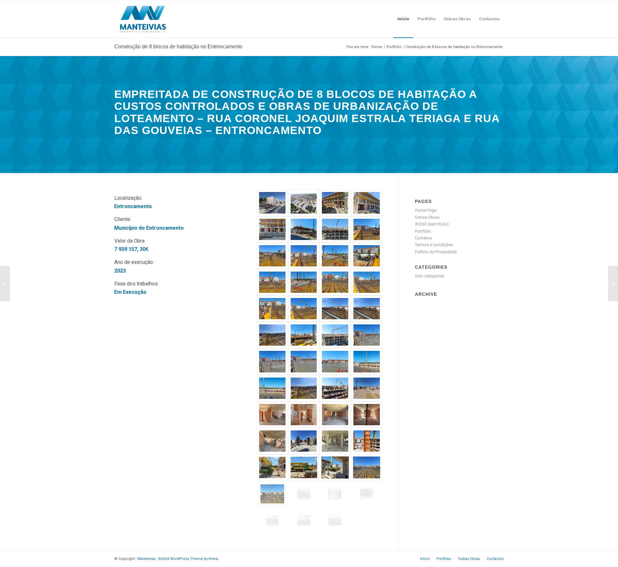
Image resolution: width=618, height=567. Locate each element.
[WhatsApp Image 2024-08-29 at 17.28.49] (366, 414)
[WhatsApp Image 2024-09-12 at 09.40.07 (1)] (335, 494)
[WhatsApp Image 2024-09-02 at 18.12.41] (366, 361)
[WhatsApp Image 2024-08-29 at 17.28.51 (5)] (366, 308)
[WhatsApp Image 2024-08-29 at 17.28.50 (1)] (272, 229)
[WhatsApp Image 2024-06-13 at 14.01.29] (366, 229)
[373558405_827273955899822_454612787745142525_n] (272, 202)
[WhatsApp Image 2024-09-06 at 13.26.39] (304, 467)
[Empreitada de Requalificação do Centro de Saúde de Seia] (613, 283)
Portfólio (423, 231)
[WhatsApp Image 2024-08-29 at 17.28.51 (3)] (335, 308)
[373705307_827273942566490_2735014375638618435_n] (304, 202)
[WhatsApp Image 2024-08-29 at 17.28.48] (304, 414)
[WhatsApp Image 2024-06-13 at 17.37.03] (272, 361)
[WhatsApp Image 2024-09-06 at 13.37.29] (335, 229)
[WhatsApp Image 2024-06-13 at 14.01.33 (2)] (272, 282)
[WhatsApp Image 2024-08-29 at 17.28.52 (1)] (272, 335)
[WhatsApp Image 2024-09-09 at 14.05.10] (335, 467)
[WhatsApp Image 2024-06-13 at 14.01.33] (304, 282)
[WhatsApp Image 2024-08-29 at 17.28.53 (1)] (335, 388)
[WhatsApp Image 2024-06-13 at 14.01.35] (304, 308)
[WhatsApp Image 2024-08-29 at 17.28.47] (272, 414)
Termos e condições (434, 244)
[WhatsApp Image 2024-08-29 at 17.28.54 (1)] (335, 441)
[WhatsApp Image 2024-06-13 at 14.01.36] (304, 335)
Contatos (423, 237)
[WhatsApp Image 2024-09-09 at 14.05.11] (272, 494)
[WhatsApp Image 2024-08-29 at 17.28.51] (366, 202)
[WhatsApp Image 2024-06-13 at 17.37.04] (304, 361)
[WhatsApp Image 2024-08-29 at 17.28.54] (366, 441)
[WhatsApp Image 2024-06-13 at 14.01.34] (335, 282)
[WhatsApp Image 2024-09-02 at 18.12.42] (272, 388)
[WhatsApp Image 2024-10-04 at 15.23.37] (335, 520)
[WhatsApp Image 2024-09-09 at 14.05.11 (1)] (366, 467)
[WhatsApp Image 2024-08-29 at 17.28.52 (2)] (335, 335)
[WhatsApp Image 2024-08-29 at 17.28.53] (366, 388)
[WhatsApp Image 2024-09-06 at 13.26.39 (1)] (272, 467)
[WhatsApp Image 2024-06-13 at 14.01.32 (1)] (272, 256)
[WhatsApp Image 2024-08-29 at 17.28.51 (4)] (335, 202)
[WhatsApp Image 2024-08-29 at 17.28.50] (272, 441)
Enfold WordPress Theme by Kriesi (188, 559)
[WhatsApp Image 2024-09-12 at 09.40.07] (366, 494)
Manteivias (146, 559)
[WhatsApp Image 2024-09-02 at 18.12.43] (304, 229)
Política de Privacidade (436, 251)
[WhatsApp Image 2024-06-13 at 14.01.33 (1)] (366, 256)
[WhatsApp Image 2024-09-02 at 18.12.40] (335, 361)
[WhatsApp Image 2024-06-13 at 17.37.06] (366, 335)
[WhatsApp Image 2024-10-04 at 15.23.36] (304, 520)
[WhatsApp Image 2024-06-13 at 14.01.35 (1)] (366, 282)
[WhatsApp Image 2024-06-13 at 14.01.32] (335, 256)
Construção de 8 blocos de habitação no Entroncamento (178, 46)
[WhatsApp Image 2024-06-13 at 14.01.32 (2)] (304, 256)
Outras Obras (427, 217)
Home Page (425, 210)
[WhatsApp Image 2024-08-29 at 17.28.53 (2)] (304, 441)
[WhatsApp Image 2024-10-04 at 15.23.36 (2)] (272, 520)
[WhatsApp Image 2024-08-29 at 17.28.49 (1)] (335, 414)
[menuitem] (403, 19)
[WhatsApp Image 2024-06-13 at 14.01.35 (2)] (272, 308)
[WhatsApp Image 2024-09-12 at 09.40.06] (304, 494)
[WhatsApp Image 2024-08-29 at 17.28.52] (304, 388)
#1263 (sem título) (432, 224)
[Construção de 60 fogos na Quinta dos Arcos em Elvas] (5, 283)
